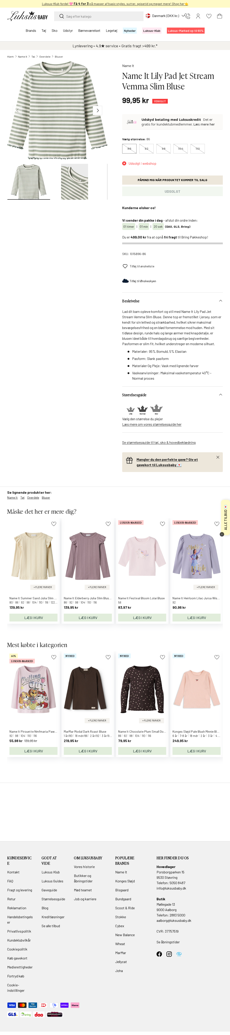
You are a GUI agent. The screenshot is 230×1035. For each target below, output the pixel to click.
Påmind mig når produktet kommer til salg (172, 180)
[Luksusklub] (132, 122)
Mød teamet (83, 890)
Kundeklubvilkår (19, 940)
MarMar (120, 953)
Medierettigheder (20, 967)
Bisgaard (121, 890)
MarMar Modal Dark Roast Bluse (85, 731)
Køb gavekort (17, 958)
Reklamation (16, 908)
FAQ (10, 881)
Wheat (120, 944)
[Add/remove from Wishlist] (53, 524)
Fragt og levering (19, 890)
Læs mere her (204, 124)
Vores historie (84, 866)
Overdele (45, 56)
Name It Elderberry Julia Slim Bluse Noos (91, 598)
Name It (22, 56)
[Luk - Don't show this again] (222, 534)
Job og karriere (85, 899)
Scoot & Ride (125, 908)
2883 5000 (177, 915)
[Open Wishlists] (209, 16)
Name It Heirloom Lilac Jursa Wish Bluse (199, 598)
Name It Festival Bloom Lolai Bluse (141, 598)
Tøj (33, 56)
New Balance (125, 935)
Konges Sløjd (125, 881)
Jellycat (121, 961)
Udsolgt (172, 191)
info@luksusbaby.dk (171, 888)
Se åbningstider (168, 942)
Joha (119, 970)
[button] (220, 16)
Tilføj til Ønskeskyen (143, 281)
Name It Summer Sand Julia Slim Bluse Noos (39, 598)
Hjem (10, 56)
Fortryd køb (15, 976)
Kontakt (13, 872)
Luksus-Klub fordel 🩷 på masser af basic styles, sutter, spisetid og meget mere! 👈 (115, 4)
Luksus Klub (51, 872)
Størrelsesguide (53, 899)
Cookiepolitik (17, 949)
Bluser (59, 56)
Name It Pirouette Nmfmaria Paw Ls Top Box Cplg (43, 731)
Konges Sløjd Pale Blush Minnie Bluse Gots (200, 731)
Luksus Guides (52, 881)
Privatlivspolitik (19, 931)
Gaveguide (49, 890)
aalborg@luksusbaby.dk (174, 920)
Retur (11, 899)
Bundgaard (123, 899)
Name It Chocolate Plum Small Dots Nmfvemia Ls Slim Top (157, 731)
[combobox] (99, 16)
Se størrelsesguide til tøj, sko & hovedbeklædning (159, 442)
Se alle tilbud (51, 926)
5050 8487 (177, 883)
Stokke (120, 917)
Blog (45, 908)
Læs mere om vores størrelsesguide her (151, 424)
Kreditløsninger (53, 917)
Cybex (119, 926)
